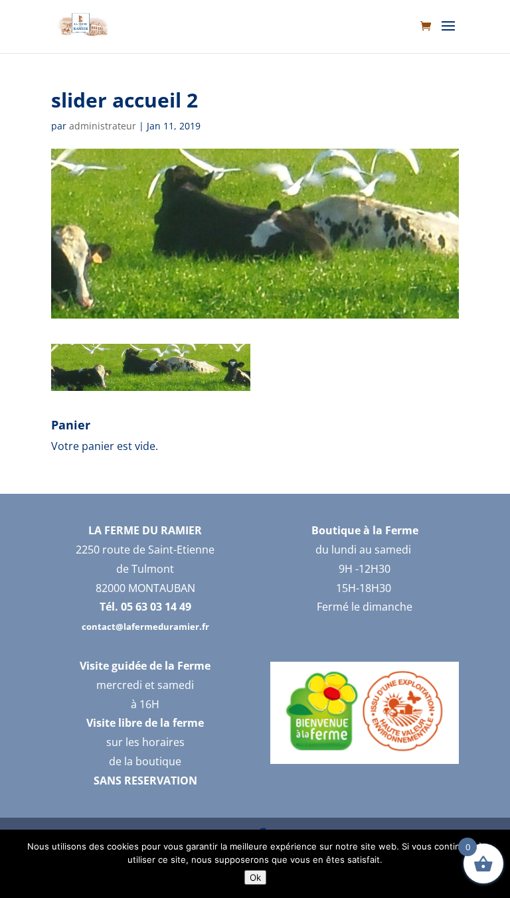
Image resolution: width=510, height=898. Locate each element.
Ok (255, 877)
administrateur (102, 125)
